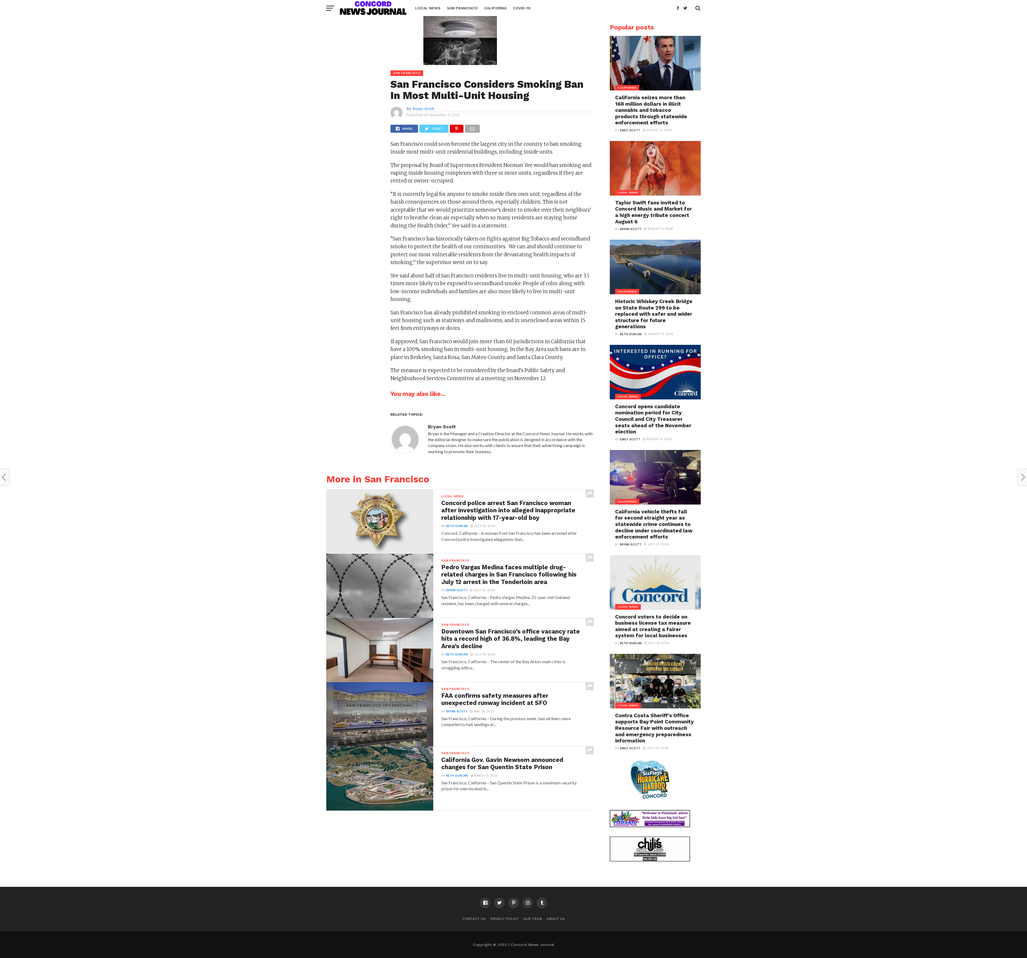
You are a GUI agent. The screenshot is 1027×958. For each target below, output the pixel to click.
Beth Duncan (457, 526)
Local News (427, 8)
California (495, 8)
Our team (532, 919)
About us (556, 919)
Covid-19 (521, 8)
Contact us (474, 919)
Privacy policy (504, 919)
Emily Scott (630, 130)
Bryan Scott (423, 108)
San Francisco (462, 8)
